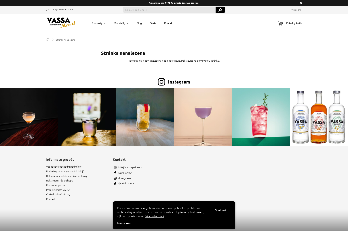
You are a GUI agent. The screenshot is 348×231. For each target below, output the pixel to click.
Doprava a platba (55, 185)
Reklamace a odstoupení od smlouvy (66, 176)
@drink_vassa (126, 183)
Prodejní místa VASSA (58, 190)
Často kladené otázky (58, 194)
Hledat (220, 10)
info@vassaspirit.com (130, 167)
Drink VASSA (125, 173)
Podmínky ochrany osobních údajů (65, 171)
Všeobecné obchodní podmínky (63, 166)
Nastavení (124, 223)
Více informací (154, 216)
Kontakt (50, 199)
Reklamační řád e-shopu (59, 180)
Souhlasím (221, 210)
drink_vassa (124, 178)
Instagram (179, 82)
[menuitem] (99, 23)
